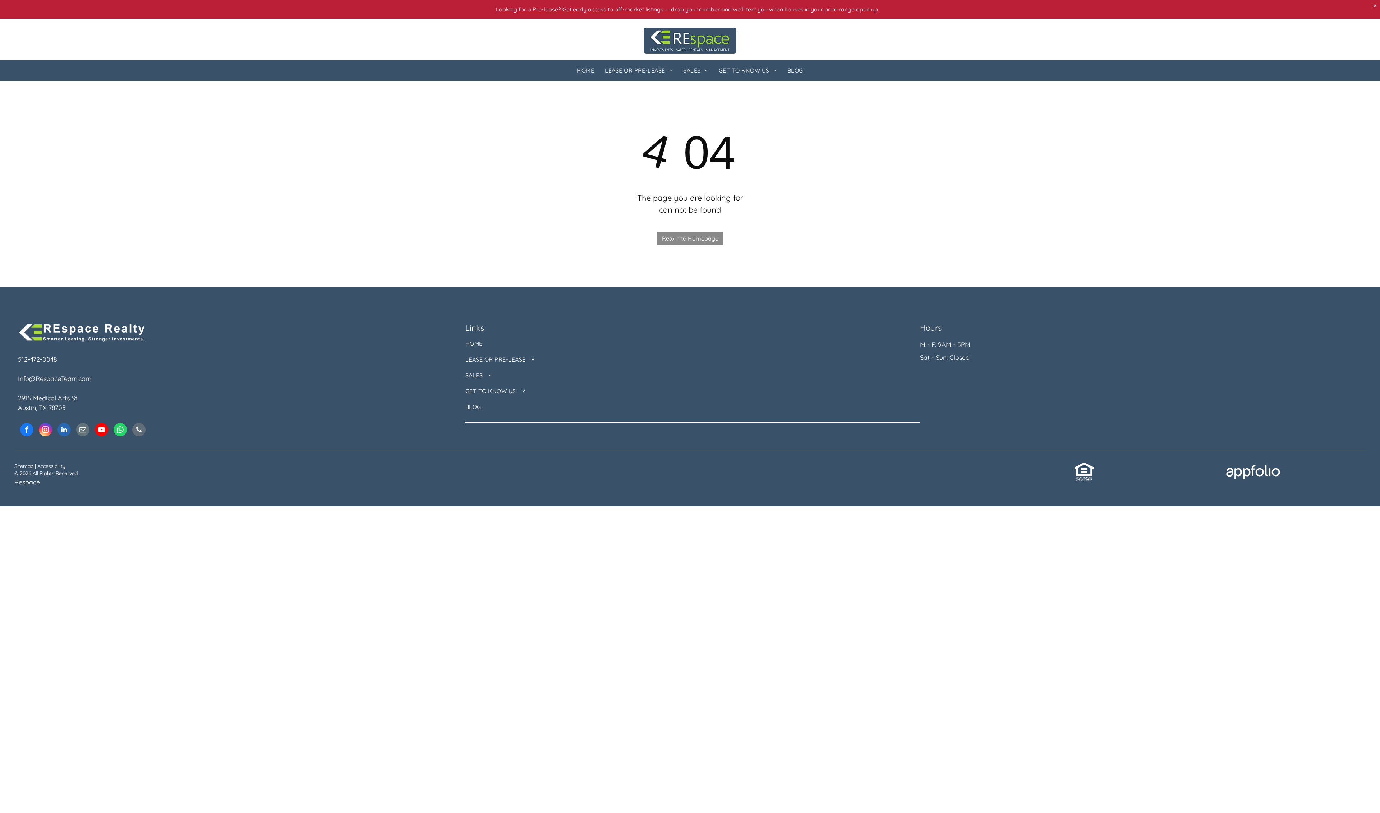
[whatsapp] (120, 430)
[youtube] (101, 430)
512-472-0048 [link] (37, 359)
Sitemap (23, 466)
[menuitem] (585, 70)
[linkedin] (64, 430)
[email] (82, 430)
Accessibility (51, 466)
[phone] (139, 430)
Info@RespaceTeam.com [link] (54, 379)
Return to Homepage (690, 238)
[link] (1084, 467)
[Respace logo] (690, 32)
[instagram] (45, 430)
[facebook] (26, 430)
